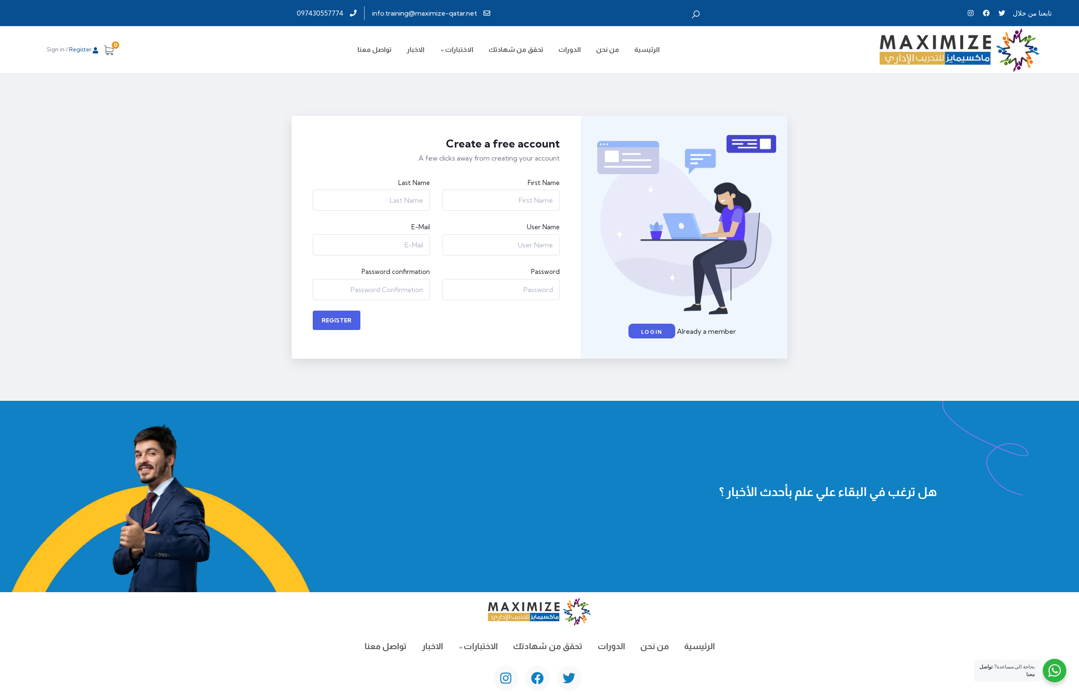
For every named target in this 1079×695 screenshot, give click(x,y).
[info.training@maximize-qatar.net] (432, 13)
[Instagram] (970, 13)
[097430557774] (328, 13)
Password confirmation (396, 272)
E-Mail (420, 227)
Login (652, 332)
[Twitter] (1002, 13)
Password (545, 272)
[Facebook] (986, 13)
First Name (544, 183)
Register (337, 320)
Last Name (414, 183)
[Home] (960, 49)
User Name (543, 227)
